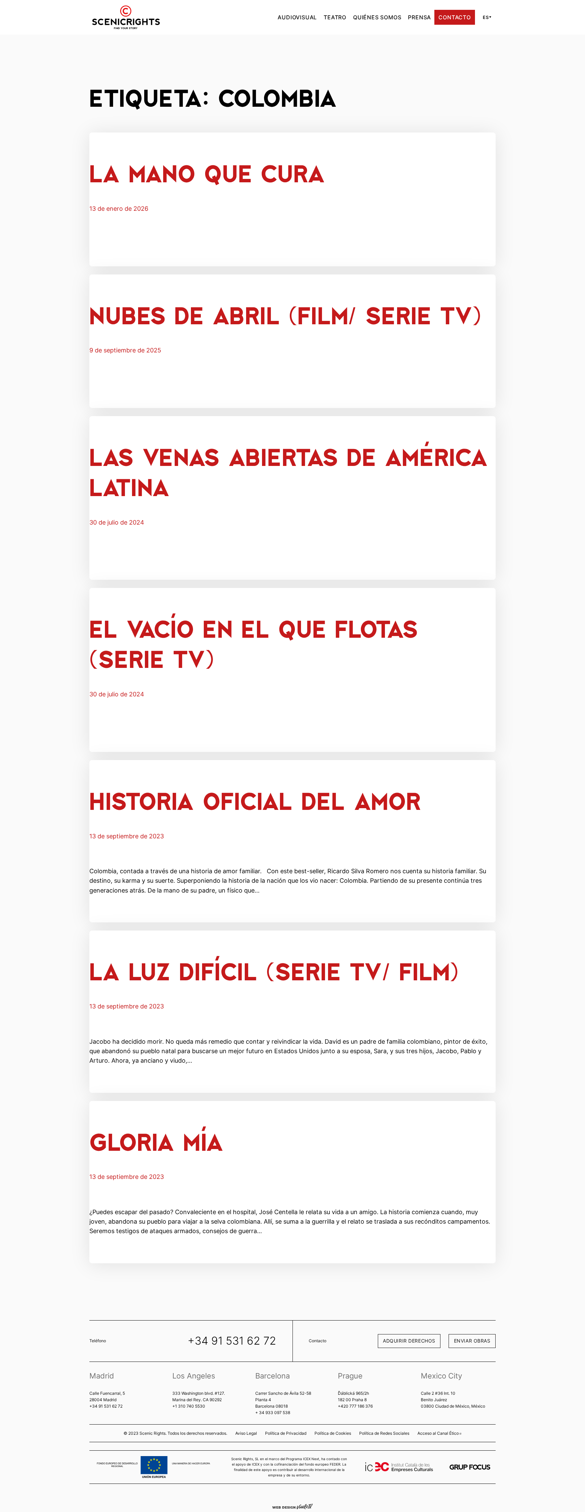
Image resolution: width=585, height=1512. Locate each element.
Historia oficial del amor (255, 800)
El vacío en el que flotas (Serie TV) (253, 643)
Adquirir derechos (409, 1341)
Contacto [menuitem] (454, 17)
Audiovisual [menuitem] (297, 17)
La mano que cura (207, 173)
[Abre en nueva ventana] (470, 1467)
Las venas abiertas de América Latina (288, 471)
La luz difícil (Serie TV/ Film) (273, 971)
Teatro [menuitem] (335, 17)
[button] (485, 17)
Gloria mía (156, 1141)
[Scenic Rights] (126, 16)
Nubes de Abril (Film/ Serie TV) (285, 315)
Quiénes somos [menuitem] (377, 17)
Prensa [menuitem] (419, 17)
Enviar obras (472, 1341)
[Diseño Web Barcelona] (292, 1506)
